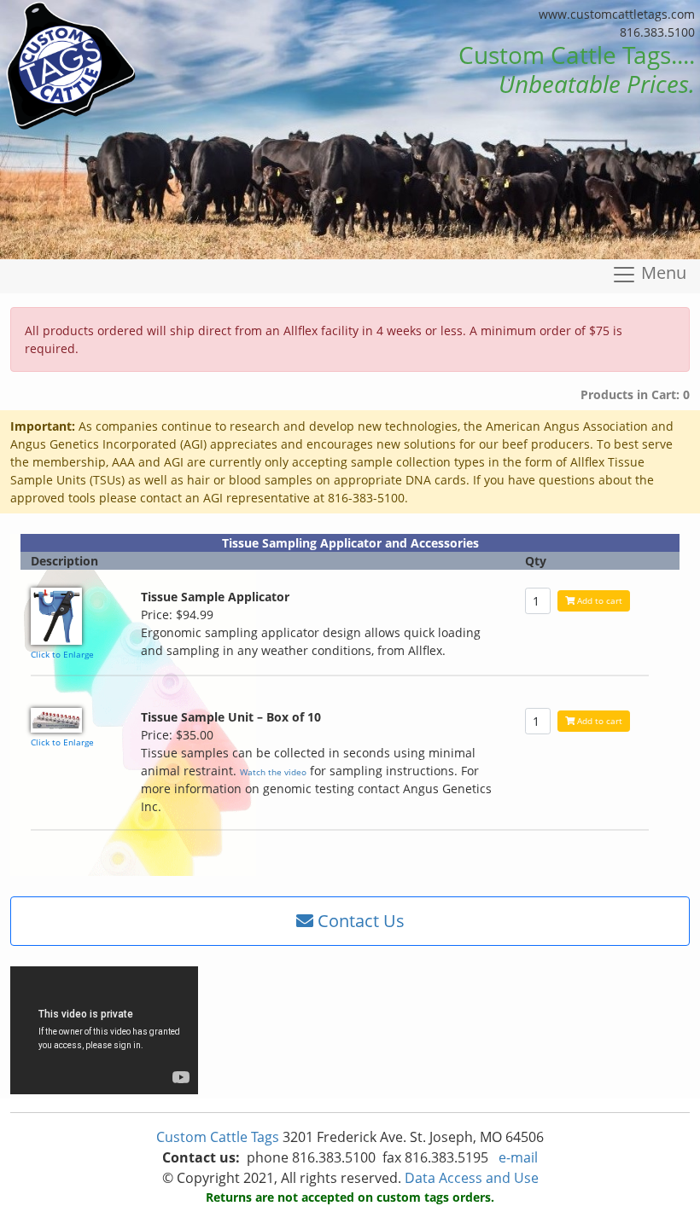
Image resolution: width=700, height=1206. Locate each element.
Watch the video (273, 772)
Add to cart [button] (598, 600)
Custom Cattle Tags (217, 1137)
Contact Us (359, 920)
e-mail (518, 1157)
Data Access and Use (472, 1177)
